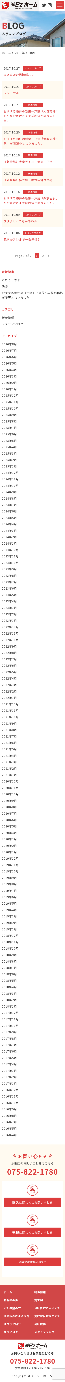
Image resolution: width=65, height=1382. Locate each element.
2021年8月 (9, 730)
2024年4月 (9, 524)
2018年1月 (9, 1006)
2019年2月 (9, 922)
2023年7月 (9, 582)
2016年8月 (9, 1115)
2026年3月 (9, 376)
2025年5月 (9, 440)
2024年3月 (9, 530)
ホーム (8, 1292)
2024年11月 (10, 479)
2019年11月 (10, 865)
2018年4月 (9, 987)
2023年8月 (9, 575)
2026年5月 (9, 363)
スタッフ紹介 (12, 1324)
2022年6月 (9, 665)
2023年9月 (9, 569)
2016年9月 (9, 1109)
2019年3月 (9, 916)
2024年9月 (9, 492)
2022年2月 (9, 691)
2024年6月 (9, 511)
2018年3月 (9, 993)
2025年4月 (9, 447)
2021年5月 (9, 749)
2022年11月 (10, 633)
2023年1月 (9, 620)
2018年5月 (9, 980)
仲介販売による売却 (17, 1316)
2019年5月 (9, 903)
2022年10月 (10, 640)
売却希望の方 (12, 1308)
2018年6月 (9, 974)
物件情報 (40, 1292)
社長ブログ (11, 1332)
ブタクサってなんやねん (20, 221)
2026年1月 (9, 389)
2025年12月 (10, 395)
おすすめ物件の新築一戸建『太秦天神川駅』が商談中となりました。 (31, 141)
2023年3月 (9, 607)
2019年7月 (9, 890)
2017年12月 (10, 1012)
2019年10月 (10, 871)
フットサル (11, 93)
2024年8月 (9, 498)
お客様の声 (11, 1300)
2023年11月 (10, 556)
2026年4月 (9, 370)
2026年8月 (9, 344)
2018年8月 (9, 961)
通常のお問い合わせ (32, 1262)
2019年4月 (9, 910)
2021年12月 (10, 704)
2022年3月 (9, 685)
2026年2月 (9, 382)
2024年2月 (9, 537)
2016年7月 (9, 1122)
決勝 (5, 286)
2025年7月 (9, 427)
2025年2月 (9, 460)
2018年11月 (10, 942)
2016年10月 (10, 1103)
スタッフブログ (12, 324)
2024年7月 (9, 505)
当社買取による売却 (47, 1308)
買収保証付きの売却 (47, 1316)
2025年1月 (9, 466)
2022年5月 (9, 672)
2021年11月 (10, 710)
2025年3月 (9, 453)
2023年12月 (10, 550)
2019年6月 (9, 897)
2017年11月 (10, 1019)
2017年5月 (9, 1058)
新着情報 (8, 317)
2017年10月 (10, 1025)
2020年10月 (10, 794)
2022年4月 (9, 678)
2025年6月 (9, 434)
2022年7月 (9, 659)
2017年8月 (9, 1038)
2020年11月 (10, 788)
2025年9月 (9, 415)
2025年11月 (10, 402)
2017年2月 (9, 1077)
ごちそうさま (11, 280)
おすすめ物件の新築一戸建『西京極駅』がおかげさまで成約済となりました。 (31, 200)
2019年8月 (9, 884)
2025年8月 (9, 421)
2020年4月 (9, 833)
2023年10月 (10, 562)
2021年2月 (9, 768)
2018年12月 (10, 935)
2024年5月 (9, 518)
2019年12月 (10, 858)
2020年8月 (9, 807)
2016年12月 (10, 1090)
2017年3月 (9, 1070)
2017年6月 (9, 1051)
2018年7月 (9, 967)
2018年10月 (10, 948)
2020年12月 (10, 781)
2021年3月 (9, 762)
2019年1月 (9, 929)
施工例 (38, 1300)
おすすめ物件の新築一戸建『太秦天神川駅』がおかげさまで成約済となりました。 (31, 116)
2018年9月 (9, 955)
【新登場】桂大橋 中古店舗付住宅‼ (29, 180)
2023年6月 (9, 588)
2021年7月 (9, 736)
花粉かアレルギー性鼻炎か (22, 239)
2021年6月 (9, 742)
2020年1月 (9, 852)
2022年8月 (9, 652)
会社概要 (40, 1324)
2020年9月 (9, 800)
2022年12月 (10, 627)
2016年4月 (9, 1135)
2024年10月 (10, 485)
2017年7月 (9, 1045)
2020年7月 (9, 813)
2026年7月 (9, 350)
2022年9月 (9, 646)
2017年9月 (9, 1032)
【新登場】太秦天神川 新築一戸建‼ (29, 161)
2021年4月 (9, 755)
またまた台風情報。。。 (19, 74)
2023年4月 (9, 601)
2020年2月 (9, 845)
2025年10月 (10, 408)
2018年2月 (9, 1000)
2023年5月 (9, 595)
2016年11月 (10, 1096)
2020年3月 (9, 839)
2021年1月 (9, 775)
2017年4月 (9, 1064)
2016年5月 (9, 1128)
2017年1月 (9, 1083)
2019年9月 (9, 878)
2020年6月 (9, 820)
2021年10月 (10, 717)
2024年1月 (9, 543)
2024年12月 (10, 472)
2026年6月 (9, 357)
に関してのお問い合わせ (32, 1202)
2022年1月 (9, 697)
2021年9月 (9, 723)
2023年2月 (9, 614)
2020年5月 (9, 826)
